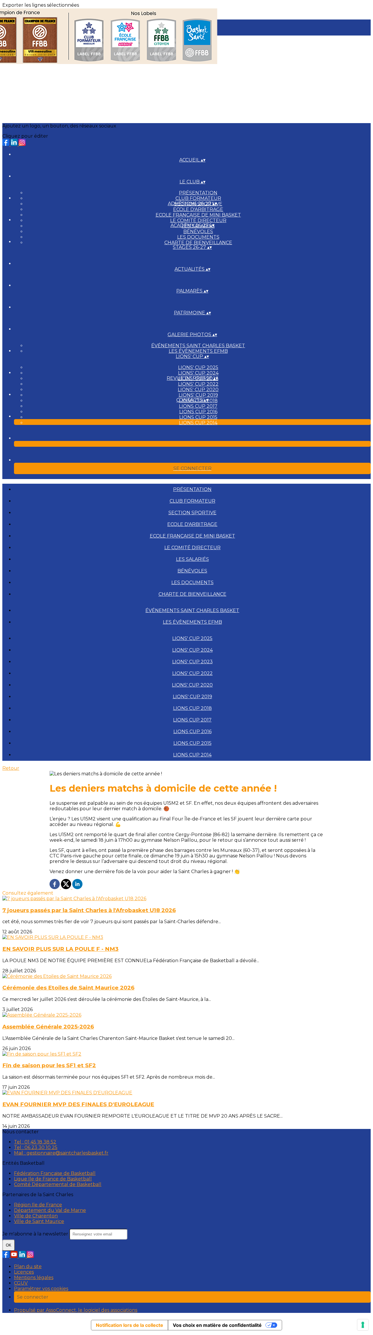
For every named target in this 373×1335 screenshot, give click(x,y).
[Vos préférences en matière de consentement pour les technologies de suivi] (362, 1324)
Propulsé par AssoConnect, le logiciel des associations (75, 1310)
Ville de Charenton (36, 1216)
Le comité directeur (198, 220)
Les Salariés (192, 559)
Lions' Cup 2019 (198, 395)
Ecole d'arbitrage (198, 209)
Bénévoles (198, 231)
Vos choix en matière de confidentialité (217, 1325)
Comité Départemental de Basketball (57, 1184)
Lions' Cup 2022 (198, 384)
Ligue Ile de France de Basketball (53, 1179)
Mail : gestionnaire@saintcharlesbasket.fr (61, 1153)
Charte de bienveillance (198, 242)
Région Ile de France (38, 1205)
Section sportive (192, 512)
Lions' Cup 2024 (198, 373)
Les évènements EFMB (198, 351)
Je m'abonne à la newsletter (35, 1234)
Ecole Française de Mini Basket (198, 215)
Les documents (198, 237)
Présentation (198, 193)
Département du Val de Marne (50, 1210)
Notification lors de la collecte (129, 1325)
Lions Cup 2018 (192, 708)
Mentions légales (33, 1277)
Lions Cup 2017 (198, 406)
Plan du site (28, 1266)
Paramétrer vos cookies (41, 1288)
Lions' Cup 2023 (192, 661)
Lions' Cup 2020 (198, 389)
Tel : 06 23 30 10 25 (35, 1147)
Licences (24, 1272)
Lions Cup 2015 (198, 417)
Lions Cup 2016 (198, 411)
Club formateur (198, 198)
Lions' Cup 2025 (198, 367)
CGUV (21, 1283)
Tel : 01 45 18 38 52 (35, 1142)
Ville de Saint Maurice (39, 1221)
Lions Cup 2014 (198, 423)
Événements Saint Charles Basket (198, 345)
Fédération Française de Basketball (55, 1173)
